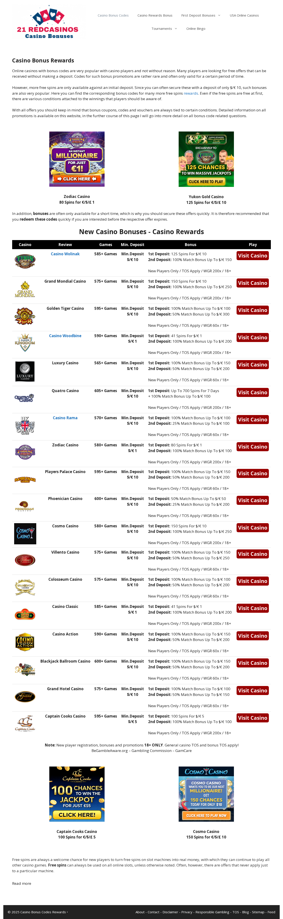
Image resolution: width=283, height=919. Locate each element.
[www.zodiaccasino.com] (77, 185)
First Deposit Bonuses (198, 15)
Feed (271, 912)
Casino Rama (65, 417)
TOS (235, 912)
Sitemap (258, 912)
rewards (191, 93)
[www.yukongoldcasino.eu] (206, 185)
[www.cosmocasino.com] (206, 820)
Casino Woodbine (65, 335)
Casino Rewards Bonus (155, 15)
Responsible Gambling (212, 912)
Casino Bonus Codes (113, 15)
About (140, 912)
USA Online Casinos (244, 15)
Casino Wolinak (65, 253)
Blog (245, 912)
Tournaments (161, 28)
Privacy (186, 912)
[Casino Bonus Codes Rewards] (49, 21)
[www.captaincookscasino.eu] (77, 820)
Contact (153, 912)
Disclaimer (170, 912)
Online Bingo (195, 28)
